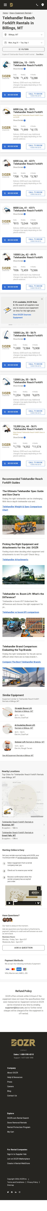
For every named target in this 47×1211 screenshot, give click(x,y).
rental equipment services (27, 858)
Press (9, 1082)
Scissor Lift (30, 742)
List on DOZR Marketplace (18, 1159)
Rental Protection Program (18, 1127)
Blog (9, 1091)
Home (5, 13)
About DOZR (12, 1073)
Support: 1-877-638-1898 (23, 1058)
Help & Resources (14, 1077)
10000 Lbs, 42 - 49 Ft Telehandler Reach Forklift (28, 256)
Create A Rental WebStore (18, 1163)
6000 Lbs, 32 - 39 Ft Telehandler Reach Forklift (28, 111)
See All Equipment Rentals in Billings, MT (18, 755)
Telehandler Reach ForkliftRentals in (17, 823)
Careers (10, 1086)
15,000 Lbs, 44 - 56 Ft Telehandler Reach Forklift (28, 428)
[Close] (42, 299)
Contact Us (12, 1096)
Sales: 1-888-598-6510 (23, 1054)
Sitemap (10, 1185)
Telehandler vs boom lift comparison (20, 612)
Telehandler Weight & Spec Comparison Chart (22, 508)
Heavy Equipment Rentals (20, 13)
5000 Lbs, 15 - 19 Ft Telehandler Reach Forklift (28, 64)
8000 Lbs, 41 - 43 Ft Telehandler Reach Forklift (28, 209)
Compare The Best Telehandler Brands (21, 662)
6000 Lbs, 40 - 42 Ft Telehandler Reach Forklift (28, 162)
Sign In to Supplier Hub (17, 1154)
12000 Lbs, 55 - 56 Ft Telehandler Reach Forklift (28, 381)
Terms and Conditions (15, 1182)
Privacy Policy (32, 1182)
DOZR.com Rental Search (18, 1118)
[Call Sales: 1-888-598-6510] (38, 5)
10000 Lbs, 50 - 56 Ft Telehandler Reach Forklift (28, 334)
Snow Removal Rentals (17, 1122)
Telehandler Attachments (15, 559)
